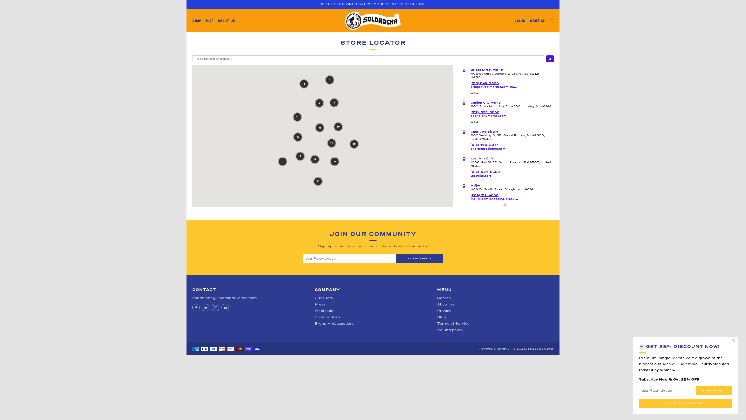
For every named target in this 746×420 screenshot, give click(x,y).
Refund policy (450, 330)
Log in (520, 21)
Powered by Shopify (494, 348)
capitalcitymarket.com (488, 116)
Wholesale (325, 311)
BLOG (209, 21)
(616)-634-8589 (485, 172)
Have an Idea (327, 317)
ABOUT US (226, 21)
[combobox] (368, 58)
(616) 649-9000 (485, 83)
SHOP (196, 21)
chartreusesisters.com (488, 148)
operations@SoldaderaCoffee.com (224, 298)
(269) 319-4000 (484, 195)
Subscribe (418, 258)
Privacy (444, 311)
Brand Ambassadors (334, 324)
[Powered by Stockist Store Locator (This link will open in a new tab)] (505, 205)
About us (445, 304)
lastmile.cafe (481, 176)
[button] (304, 84)
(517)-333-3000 (485, 112)
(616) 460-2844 (485, 145)
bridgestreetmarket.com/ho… (494, 87)
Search (444, 298)
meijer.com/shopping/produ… (494, 199)
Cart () (538, 21)
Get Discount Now (683, 403)
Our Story (324, 298)
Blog (441, 317)
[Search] (550, 58)
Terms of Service (453, 324)
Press (320, 304)
